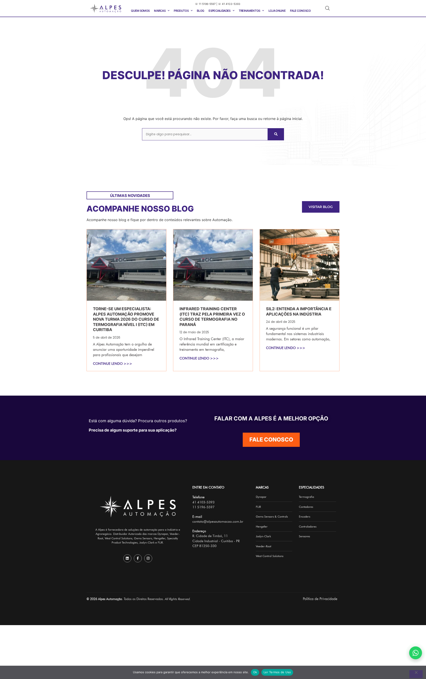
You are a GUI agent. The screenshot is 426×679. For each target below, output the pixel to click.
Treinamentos (249, 10)
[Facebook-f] (138, 558)
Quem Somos (140, 10)
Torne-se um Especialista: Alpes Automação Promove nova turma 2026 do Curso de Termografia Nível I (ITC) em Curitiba (126, 319)
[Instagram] (148, 558)
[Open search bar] (327, 8)
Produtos (181, 10)
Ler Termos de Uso (277, 672)
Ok (255, 672)
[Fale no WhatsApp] (415, 652)
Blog (200, 10)
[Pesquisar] (276, 134)
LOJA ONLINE (277, 10)
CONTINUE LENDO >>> (112, 364)
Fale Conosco (300, 10)
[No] (416, 674)
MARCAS (160, 10)
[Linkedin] (127, 558)
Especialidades (219, 10)
